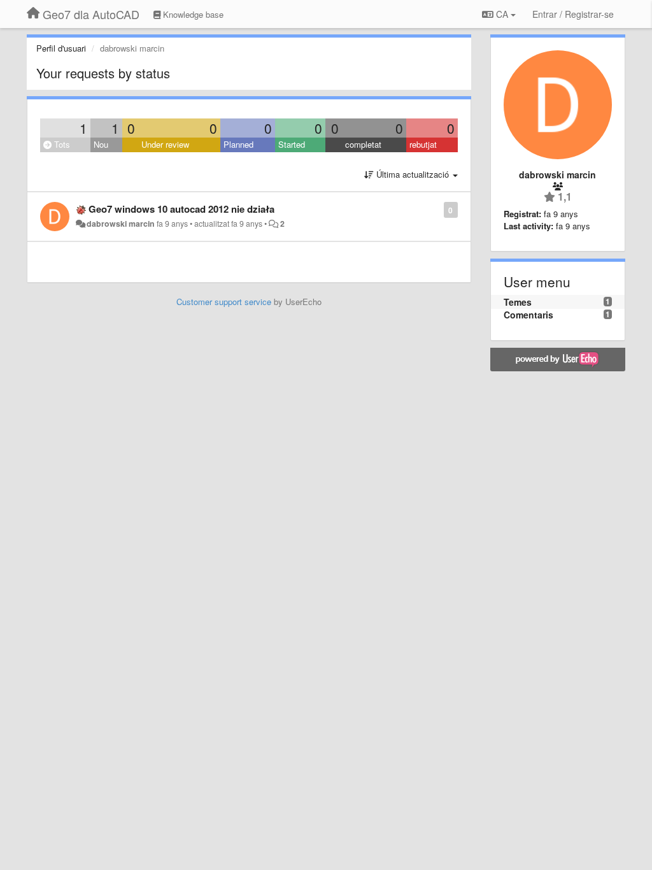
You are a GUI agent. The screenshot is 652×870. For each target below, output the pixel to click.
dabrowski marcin (121, 223)
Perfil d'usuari (61, 48)
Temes (518, 302)
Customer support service (223, 302)
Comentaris (528, 314)
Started (291, 144)
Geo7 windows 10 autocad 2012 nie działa (181, 209)
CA (502, 14)
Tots (61, 144)
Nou (101, 144)
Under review (165, 144)
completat (363, 144)
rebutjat (423, 144)
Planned (238, 144)
